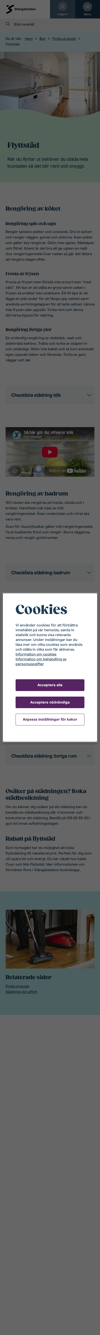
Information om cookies (36, 654)
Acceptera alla (50, 685)
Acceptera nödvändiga (50, 702)
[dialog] (50, 667)
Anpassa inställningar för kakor (50, 719)
